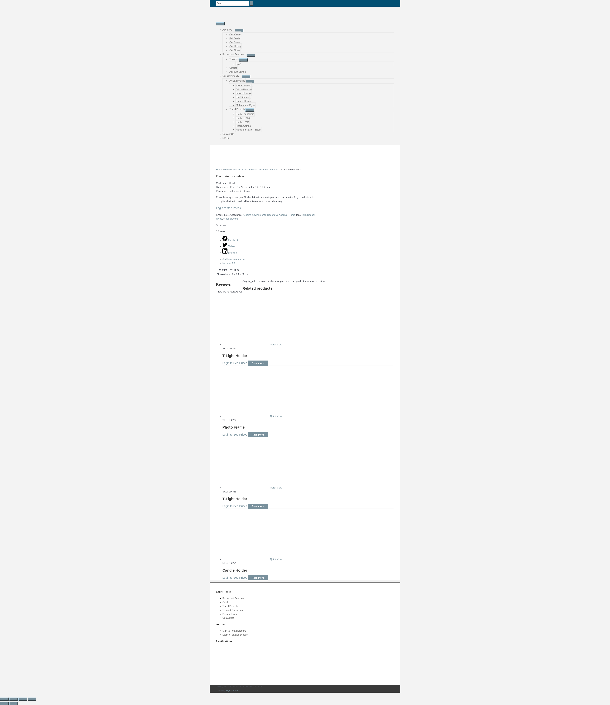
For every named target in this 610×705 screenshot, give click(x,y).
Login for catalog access (235, 634)
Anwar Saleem (243, 85)
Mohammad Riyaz (245, 105)
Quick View (276, 344)
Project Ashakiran (245, 114)
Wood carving (230, 218)
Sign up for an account (234, 630)
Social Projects (237, 109)
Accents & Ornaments (244, 169)
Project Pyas (242, 121)
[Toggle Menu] (239, 30)
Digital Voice (232, 690)
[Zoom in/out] (4, 699)
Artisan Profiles (237, 80)
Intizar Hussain (243, 93)
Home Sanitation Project (248, 129)
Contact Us (228, 134)
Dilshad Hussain (244, 89)
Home (219, 169)
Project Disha (243, 118)
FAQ (238, 63)
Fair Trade (234, 38)
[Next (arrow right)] (13, 703)
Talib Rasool (308, 214)
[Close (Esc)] (32, 699)
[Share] (22, 699)
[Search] (251, 3)
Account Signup (237, 71)
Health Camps (243, 125)
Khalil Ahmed (242, 97)
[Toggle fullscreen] (13, 699)
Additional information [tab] (233, 259)
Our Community (230, 76)
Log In (225, 138)
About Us (227, 29)
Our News (234, 50)
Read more (258, 363)
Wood (219, 218)
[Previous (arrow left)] (4, 703)
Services (234, 59)
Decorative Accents (268, 169)
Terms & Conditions (232, 610)
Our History (235, 46)
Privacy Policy (229, 614)
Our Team (234, 42)
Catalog (233, 67)
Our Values (235, 34)
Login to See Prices (228, 208)
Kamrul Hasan (243, 101)
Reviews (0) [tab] (228, 263)
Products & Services (233, 54)
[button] (1, 694)
